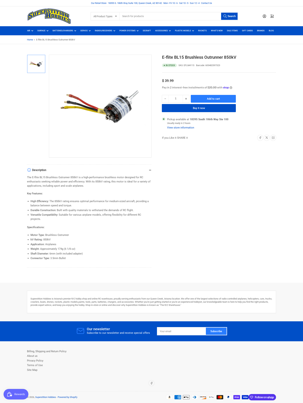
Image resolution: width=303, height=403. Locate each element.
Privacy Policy (35, 360)
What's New (217, 31)
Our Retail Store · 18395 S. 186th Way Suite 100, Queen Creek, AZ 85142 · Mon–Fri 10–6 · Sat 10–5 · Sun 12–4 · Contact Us (151, 3)
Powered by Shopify (67, 397)
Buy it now (199, 107)
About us (32, 355)
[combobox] (179, 16)
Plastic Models (183, 31)
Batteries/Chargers (63, 31)
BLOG (271, 31)
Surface (41, 31)
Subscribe (216, 331)
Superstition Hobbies (45, 397)
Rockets (202, 31)
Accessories (161, 31)
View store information (180, 127)
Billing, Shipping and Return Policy (46, 351)
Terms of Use (35, 365)
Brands (261, 31)
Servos (84, 31)
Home (30, 39)
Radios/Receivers (103, 31)
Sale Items (232, 31)
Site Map (32, 370)
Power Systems (127, 31)
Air (28, 31)
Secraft (147, 31)
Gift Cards (247, 31)
